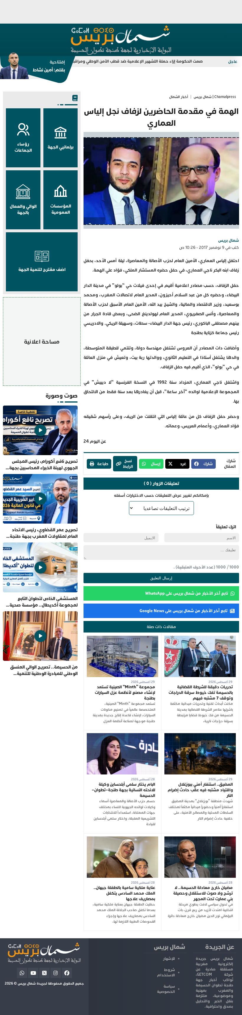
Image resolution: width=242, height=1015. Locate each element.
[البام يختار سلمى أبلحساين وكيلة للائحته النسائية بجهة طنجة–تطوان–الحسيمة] (122, 736)
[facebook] (67, 973)
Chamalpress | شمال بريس (215, 96)
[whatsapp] (22, 973)
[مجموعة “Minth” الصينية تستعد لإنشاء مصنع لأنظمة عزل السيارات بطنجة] (122, 638)
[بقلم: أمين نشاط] (32, 67)
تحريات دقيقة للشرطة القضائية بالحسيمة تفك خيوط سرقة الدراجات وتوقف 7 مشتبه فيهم (201, 692)
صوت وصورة (61, 396)
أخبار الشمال (178, 96)
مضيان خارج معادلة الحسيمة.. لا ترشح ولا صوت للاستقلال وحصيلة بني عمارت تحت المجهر (203, 893)
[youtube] (33, 973)
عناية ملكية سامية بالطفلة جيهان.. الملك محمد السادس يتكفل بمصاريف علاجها (124, 893)
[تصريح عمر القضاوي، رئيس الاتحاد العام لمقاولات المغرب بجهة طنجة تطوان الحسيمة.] (40, 507)
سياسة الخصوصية (166, 989)
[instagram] (55, 973)
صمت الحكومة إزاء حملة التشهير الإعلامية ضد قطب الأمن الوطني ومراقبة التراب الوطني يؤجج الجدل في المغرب (125, 61)
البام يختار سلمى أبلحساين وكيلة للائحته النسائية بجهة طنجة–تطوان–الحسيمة (123, 790)
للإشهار (169, 958)
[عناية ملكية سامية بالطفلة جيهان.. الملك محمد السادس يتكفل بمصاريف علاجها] (122, 839)
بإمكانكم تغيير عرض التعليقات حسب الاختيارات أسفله (161, 495)
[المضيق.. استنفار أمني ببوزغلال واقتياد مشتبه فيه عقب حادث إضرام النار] (200, 736)
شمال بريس (228, 240)
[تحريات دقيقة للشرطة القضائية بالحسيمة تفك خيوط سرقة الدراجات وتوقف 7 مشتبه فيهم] (200, 638)
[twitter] (44, 973)
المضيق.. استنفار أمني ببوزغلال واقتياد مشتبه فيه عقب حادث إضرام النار (200, 790)
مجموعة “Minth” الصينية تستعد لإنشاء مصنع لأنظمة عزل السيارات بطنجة (125, 692)
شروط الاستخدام (166, 972)
